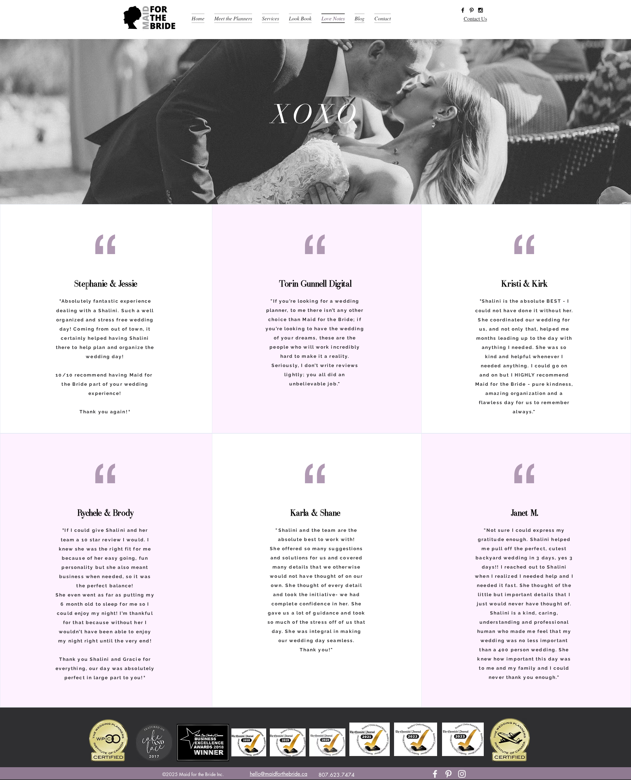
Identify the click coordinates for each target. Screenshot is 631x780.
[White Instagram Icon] (462, 774)
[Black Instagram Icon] (480, 10)
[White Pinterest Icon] (448, 774)
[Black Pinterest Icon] (471, 10)
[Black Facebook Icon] (462, 10)
